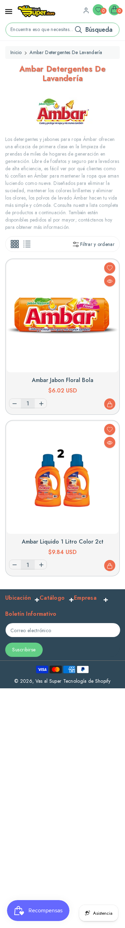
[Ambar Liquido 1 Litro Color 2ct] (62, 477)
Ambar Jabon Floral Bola (62, 380)
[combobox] (62, 30)
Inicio (16, 52)
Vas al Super (48, 681)
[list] (27, 244)
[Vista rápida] (109, 280)
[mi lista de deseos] (109, 268)
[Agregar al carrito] (109, 404)
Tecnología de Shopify (87, 681)
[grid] (15, 244)
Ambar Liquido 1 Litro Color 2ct (62, 542)
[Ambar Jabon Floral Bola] (62, 316)
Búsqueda (98, 29)
